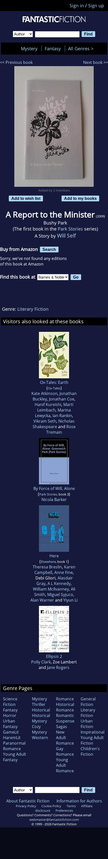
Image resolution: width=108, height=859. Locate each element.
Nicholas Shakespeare (54, 423)
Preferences (64, 810)
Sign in (77, 6)
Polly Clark (41, 662)
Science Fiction (10, 701)
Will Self (66, 235)
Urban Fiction (87, 723)
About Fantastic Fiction (27, 801)
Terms (71, 806)
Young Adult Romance (65, 765)
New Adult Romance (65, 737)
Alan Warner (42, 600)
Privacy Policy (26, 806)
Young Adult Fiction (92, 740)
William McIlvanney (51, 589)
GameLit (11, 732)
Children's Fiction (90, 751)
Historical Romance (65, 707)
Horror (9, 715)
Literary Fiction (32, 309)
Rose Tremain (61, 429)
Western (40, 737)
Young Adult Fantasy (14, 756)
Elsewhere (48, 561)
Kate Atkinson (44, 393)
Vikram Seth (44, 421)
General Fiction (88, 701)
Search (49, 249)
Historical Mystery (41, 718)
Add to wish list (25, 198)
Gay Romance (65, 751)
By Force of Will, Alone (54, 488)
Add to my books (80, 198)
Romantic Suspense (65, 718)
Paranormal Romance (14, 745)
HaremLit (12, 737)
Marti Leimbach (55, 407)
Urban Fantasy (10, 723)
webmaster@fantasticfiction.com (54, 819)
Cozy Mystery (39, 729)
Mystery (29, 49)
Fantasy (53, 49)
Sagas (61, 726)
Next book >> (95, 62)
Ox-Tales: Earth (54, 382)
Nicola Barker (54, 499)
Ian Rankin (62, 415)
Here (54, 556)
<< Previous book (16, 62)
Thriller (38, 704)
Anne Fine (63, 572)
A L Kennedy (59, 583)
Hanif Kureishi (48, 404)
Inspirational (92, 732)
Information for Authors (79, 801)
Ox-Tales (54, 388)
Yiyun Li (70, 600)
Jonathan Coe (61, 399)
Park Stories (70, 229)
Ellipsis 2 (54, 656)
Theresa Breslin (47, 567)
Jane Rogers (58, 667)
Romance (65, 699)
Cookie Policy (51, 806)
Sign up (96, 6)
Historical (41, 710)
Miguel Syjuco (60, 594)
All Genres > (82, 49)
